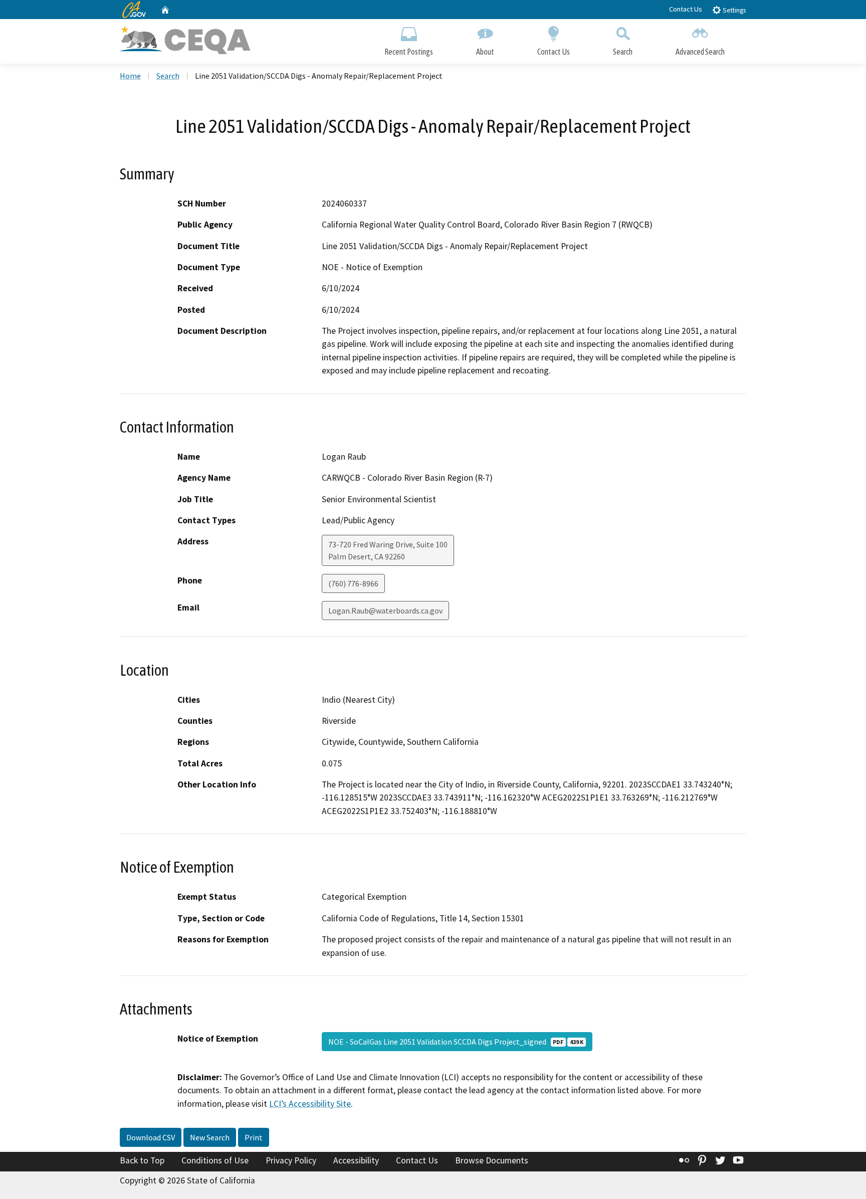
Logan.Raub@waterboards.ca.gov (385, 611)
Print (254, 1137)
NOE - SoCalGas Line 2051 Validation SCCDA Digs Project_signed (455, 1042)
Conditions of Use (215, 1160)
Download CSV (150, 1137)
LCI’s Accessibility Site (310, 1103)
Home (130, 76)
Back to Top (142, 1160)
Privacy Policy (291, 1160)
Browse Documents (491, 1160)
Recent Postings (408, 51)
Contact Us (685, 9)
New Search (210, 1137)
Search (622, 51)
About (485, 51)
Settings (733, 10)
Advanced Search (700, 51)
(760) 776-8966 (353, 583)
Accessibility (356, 1160)
